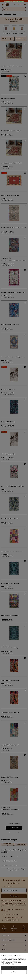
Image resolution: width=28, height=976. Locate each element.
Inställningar (14, 972)
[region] (14, 964)
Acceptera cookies (14, 968)
